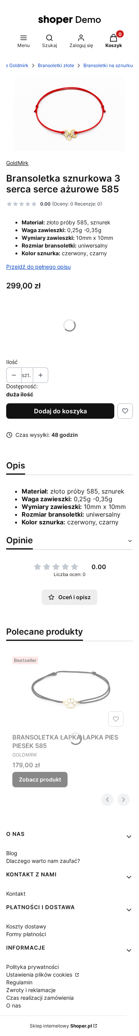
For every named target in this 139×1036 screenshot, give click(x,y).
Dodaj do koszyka (60, 411)
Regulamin (19, 982)
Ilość (12, 362)
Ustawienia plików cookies (40, 974)
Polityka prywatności (32, 967)
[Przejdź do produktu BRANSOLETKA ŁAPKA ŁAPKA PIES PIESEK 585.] (69, 691)
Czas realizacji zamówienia (40, 997)
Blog (11, 853)
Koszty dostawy (26, 926)
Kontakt (15, 893)
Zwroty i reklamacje (31, 990)
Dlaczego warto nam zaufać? (43, 860)
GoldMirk (17, 163)
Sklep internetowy (61, 1026)
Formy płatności (26, 934)
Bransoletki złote (56, 65)
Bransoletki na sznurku (108, 65)
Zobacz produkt (40, 779)
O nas (13, 1005)
